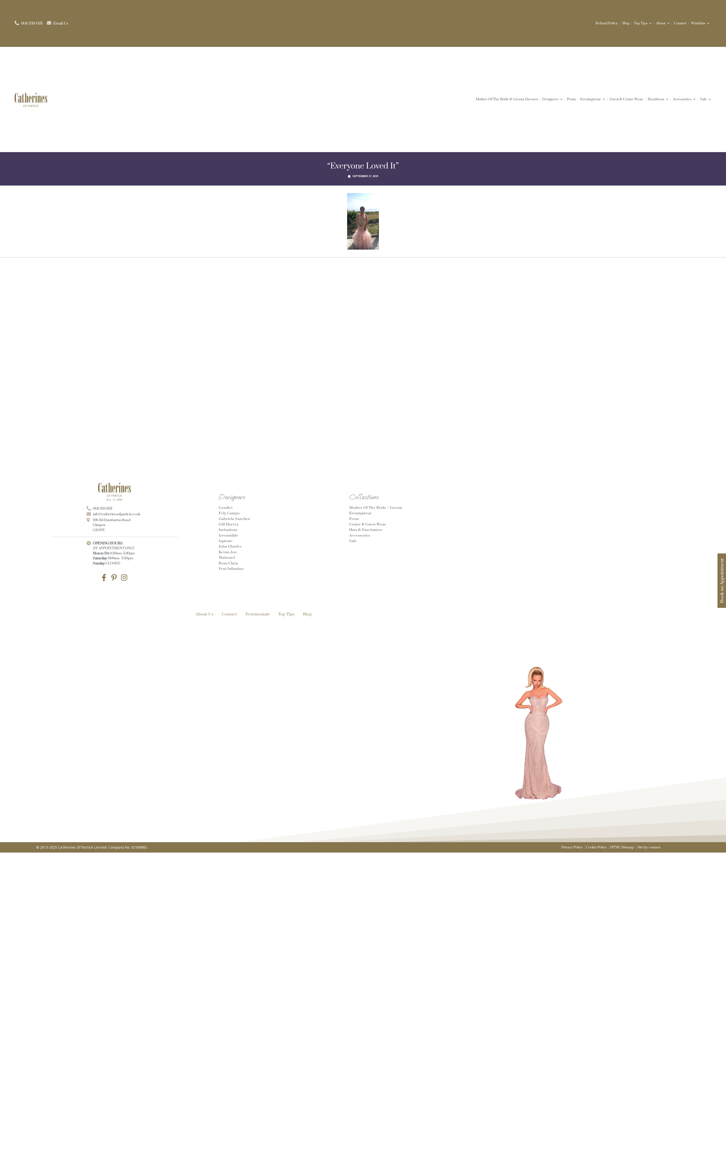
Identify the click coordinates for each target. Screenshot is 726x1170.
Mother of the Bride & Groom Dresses (507, 99)
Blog (625, 23)
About (661, 23)
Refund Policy (607, 23)
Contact (680, 23)
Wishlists (698, 23)
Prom (571, 99)
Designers (550, 99)
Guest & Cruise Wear (626, 99)
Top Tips (641, 23)
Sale (703, 99)
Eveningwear (590, 99)
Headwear (656, 99)
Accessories (682, 99)
